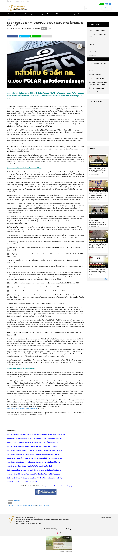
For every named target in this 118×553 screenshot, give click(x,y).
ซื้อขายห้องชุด (12, 505)
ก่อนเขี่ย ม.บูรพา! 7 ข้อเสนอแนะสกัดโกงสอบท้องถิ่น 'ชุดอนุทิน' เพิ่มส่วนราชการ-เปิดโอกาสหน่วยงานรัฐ (98, 272)
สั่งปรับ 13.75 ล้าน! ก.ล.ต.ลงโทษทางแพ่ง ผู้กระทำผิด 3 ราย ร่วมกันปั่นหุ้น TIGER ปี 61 (32, 442)
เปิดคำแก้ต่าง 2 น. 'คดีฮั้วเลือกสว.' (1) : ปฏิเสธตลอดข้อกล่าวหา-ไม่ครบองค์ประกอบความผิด (98, 245)
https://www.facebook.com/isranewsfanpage (58, 486)
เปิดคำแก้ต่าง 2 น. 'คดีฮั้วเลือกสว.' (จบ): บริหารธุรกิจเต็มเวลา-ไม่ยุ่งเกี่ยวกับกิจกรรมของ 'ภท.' (98, 195)
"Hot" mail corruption (97, 63)
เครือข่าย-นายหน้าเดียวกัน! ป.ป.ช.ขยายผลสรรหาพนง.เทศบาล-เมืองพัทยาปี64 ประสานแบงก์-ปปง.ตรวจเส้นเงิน (97, 221)
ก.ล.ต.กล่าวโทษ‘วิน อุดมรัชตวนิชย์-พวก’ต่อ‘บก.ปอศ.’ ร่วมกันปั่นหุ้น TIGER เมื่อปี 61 (32, 446)
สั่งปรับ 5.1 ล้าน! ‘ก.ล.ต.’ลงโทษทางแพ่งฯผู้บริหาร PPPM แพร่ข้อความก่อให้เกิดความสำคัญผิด (35, 478)
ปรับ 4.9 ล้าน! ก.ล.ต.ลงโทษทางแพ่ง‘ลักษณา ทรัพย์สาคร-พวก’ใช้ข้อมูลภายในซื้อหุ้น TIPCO (34, 458)
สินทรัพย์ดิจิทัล (32, 505)
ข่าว (90, 40)
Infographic (93, 67)
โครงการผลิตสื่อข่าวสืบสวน (97, 92)
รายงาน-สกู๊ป (93, 48)
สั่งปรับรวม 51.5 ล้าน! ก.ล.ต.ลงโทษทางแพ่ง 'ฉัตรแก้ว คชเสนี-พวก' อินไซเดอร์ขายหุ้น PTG (34, 470)
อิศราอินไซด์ (92, 71)
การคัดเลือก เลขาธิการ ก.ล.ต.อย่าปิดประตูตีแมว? (22, 482)
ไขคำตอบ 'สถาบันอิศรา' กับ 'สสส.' (97, 35)
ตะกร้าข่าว (18, 19)
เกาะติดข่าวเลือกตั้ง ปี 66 (96, 78)
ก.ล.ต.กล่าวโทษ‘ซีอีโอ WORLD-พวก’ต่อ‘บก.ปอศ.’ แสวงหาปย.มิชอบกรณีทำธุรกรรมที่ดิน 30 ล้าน (36, 434)
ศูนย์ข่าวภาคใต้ (35, 14)
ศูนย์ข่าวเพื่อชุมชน (47, 14)
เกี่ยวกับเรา (25, 14)
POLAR (39, 505)
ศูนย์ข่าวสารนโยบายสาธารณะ (62, 14)
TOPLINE (19, 505)
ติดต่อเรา (17, 14)
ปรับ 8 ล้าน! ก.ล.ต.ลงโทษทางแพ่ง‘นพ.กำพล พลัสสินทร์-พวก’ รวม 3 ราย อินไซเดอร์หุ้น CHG (34, 438)
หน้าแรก (9, 14)
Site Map (108, 517)
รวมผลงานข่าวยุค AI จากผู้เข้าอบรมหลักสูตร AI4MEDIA (98, 83)
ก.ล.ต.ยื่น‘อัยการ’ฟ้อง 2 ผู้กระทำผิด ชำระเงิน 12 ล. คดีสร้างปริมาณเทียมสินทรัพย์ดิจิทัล (33, 454)
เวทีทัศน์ (91, 44)
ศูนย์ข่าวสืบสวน (78, 14)
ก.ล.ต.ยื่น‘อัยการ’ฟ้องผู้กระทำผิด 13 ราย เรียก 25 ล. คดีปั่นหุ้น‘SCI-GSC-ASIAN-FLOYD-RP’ (34, 450)
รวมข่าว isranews (95, 75)
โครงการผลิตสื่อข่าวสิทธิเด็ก (97, 88)
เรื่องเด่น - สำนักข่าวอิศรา (97, 31)
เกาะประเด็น (92, 52)
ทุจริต (47, 505)
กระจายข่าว (92, 56)
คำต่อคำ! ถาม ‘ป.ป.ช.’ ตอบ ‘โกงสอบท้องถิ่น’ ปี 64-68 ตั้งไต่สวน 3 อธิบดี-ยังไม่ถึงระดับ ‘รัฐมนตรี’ (98, 170)
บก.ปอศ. (25, 505)
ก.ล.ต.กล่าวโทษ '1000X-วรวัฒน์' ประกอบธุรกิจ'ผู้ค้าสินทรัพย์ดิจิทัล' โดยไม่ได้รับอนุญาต (33, 474)
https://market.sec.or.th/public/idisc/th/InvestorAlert (22, 408)
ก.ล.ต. (43, 505)
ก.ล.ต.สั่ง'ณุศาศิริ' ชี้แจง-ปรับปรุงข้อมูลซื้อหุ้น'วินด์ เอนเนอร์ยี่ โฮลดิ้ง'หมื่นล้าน (30, 466)
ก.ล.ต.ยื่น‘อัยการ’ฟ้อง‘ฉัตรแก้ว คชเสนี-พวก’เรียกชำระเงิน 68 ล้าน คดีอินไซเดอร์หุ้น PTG (33, 462)
